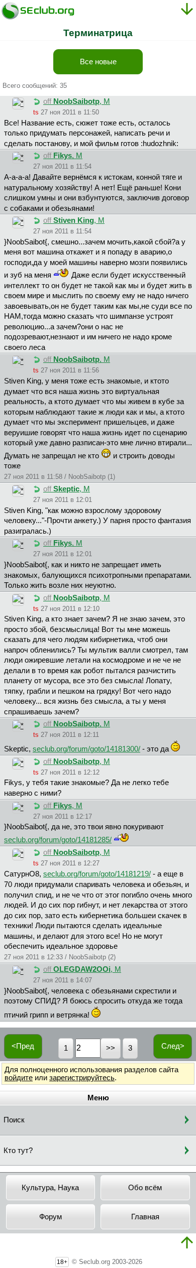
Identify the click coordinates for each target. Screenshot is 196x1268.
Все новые (98, 62)
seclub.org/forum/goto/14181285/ (58, 840)
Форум (50, 1217)
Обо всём (145, 1188)
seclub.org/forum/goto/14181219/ (97, 874)
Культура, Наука (50, 1188)
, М (76, 101)
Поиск (14, 1120)
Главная (145, 1217)
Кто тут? (18, 1151)
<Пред (23, 1046)
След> (172, 1046)
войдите (19, 1078)
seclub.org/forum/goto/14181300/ (86, 749)
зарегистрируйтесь (82, 1078)
